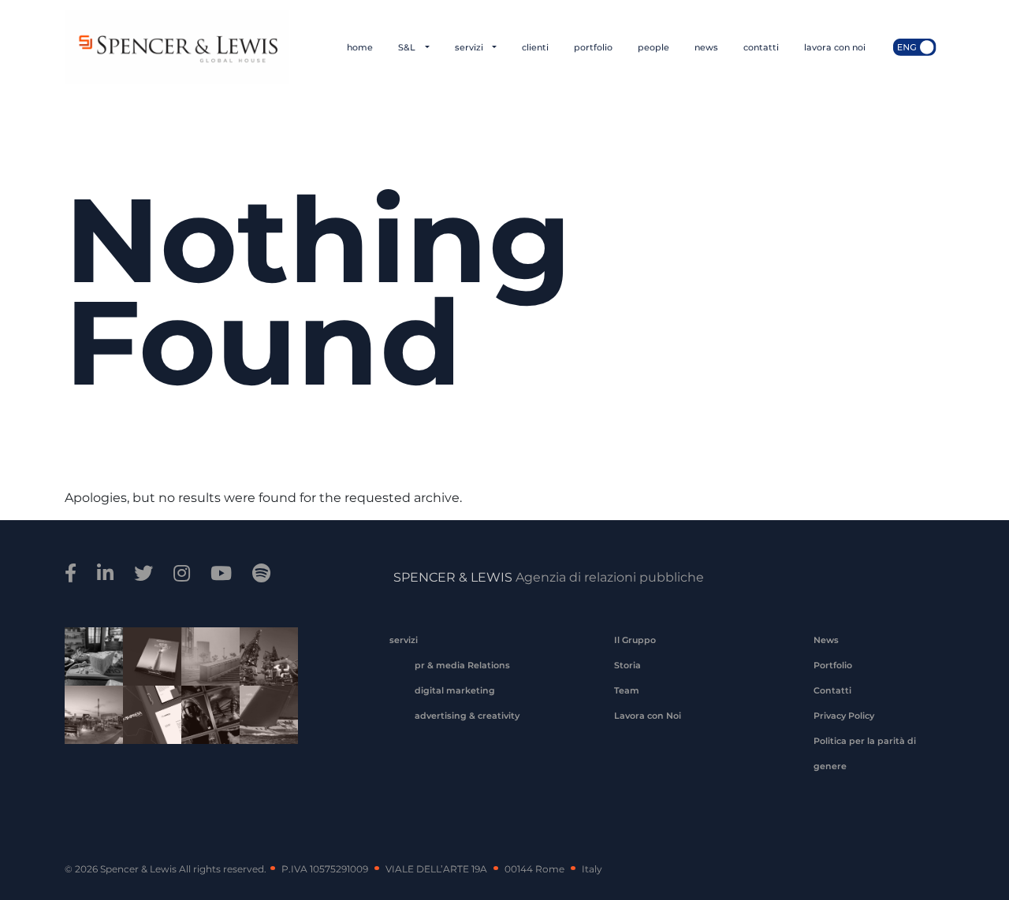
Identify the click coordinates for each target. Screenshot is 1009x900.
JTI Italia (205, 666)
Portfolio (833, 665)
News (826, 639)
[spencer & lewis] (73, 573)
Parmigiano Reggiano (88, 666)
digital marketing (455, 690)
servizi (470, 47)
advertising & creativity (467, 715)
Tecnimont (263, 666)
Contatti (832, 690)
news (706, 47)
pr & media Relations (462, 665)
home (360, 47)
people (653, 47)
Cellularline (146, 674)
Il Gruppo (635, 639)
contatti (761, 47)
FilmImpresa (146, 725)
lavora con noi (835, 47)
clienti (535, 47)
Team (626, 690)
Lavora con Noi (647, 715)
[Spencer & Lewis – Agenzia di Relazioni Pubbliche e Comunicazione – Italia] (177, 47)
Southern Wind (263, 725)
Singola (205, 725)
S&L (408, 47)
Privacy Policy (844, 715)
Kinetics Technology (88, 725)
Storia (627, 665)
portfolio (593, 47)
